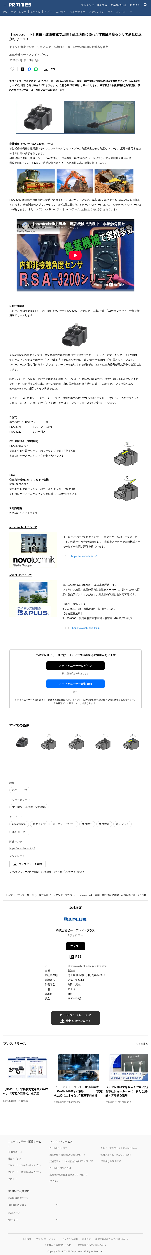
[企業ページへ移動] (75, 920)
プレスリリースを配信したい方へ (24, 1171)
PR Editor (54, 1181)
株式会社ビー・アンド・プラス (55, 895)
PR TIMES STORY (58, 1148)
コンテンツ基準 (70, 1239)
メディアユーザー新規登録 (75, 683)
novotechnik (19, 823)
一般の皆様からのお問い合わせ (91, 1244)
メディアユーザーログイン (75, 665)
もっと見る (142, 1043)
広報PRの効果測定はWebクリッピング (69, 1174)
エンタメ (61, 11)
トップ (9, 895)
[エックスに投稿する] (23, 69)
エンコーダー (20, 831)
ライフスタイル (117, 11)
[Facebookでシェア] (29, 69)
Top (5, 11)
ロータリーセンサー (64, 823)
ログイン (135, 5)
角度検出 (87, 823)
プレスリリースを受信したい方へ (24, 1165)
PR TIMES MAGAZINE (60, 1168)
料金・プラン (14, 1158)
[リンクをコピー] (53, 69)
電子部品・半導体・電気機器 (29, 807)
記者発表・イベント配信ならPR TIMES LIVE (71, 1161)
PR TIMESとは (15, 1151)
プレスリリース (25, 895)
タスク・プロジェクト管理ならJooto (119, 1148)
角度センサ (39, 823)
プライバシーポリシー (47, 1239)
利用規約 (86, 1239)
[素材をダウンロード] (46, 69)
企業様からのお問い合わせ (58, 1244)
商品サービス (20, 790)
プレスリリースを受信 (94, 5)
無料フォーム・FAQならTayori (116, 1154)
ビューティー (77, 11)
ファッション (96, 11)
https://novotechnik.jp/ (84, 556)
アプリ (48, 11)
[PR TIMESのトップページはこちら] (20, 5)
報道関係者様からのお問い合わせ (112, 1239)
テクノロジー (19, 11)
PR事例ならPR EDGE (111, 1161)
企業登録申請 (118, 5)
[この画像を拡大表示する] (22, 742)
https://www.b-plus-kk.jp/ (86, 627)
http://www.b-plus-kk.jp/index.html (87, 965)
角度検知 (104, 823)
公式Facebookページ (18, 1197)
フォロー (75, 946)
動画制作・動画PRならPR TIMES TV (67, 1154)
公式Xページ (14, 1212)
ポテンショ (122, 823)
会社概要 (26, 1239)
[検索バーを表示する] (145, 4)
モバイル (35, 11)
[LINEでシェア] (36, 69)
